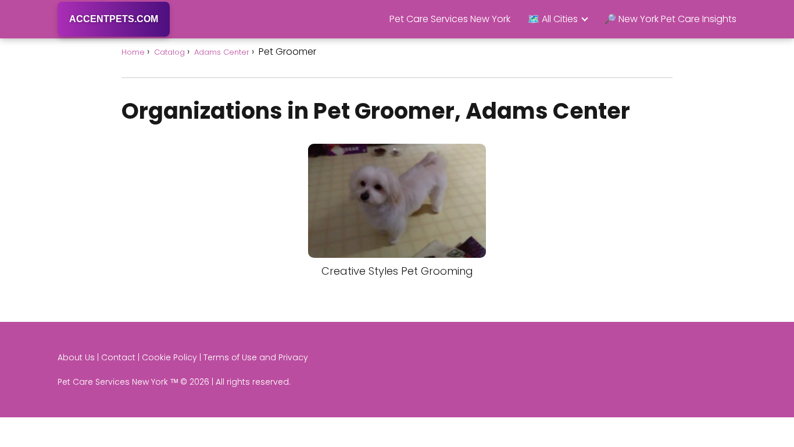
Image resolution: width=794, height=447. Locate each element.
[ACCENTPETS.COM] (114, 35)
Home (133, 52)
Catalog (169, 52)
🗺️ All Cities (553, 19)
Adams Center (221, 52)
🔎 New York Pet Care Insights (670, 19)
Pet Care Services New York (449, 19)
